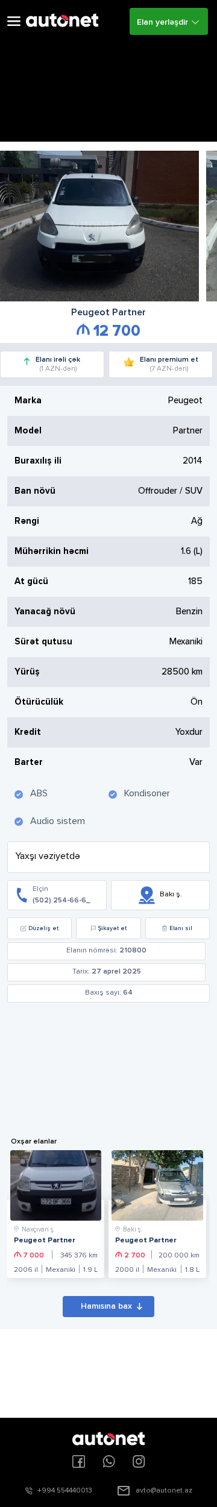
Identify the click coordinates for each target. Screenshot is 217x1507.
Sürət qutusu (43, 641)
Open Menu (13, 21)
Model (28, 430)
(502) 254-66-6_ (61, 900)
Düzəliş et (43, 928)
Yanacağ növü (44, 611)
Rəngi (26, 521)
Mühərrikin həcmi (51, 551)
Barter (28, 762)
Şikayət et (112, 928)
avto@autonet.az (164, 1490)
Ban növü (34, 491)
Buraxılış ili (37, 460)
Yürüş (27, 671)
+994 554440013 (64, 1490)
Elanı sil (180, 928)
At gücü (31, 581)
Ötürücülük (38, 701)
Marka (28, 400)
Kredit (27, 732)
